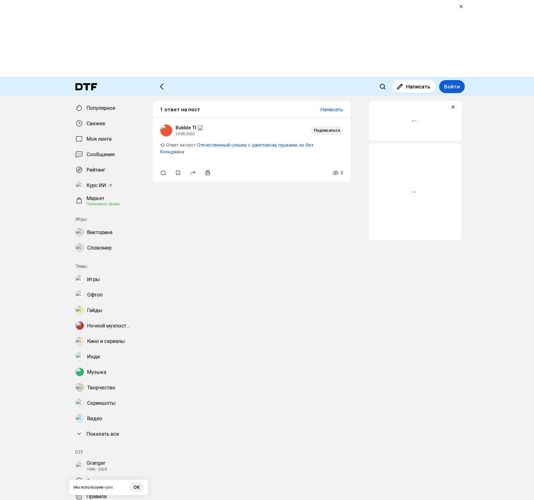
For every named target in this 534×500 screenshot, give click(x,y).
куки (108, 487)
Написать (418, 86)
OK (137, 487)
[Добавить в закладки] (178, 173)
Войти (452, 86)
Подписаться (327, 130)
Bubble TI (186, 127)
